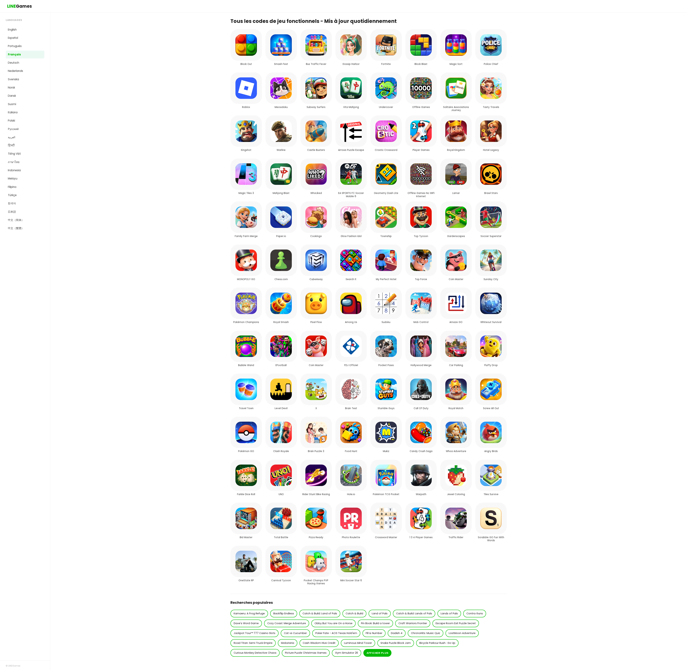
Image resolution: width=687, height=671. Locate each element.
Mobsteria (287, 643)
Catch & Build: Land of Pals (320, 613)
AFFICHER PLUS (377, 653)
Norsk (11, 87)
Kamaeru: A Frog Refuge (249, 613)
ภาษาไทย (14, 162)
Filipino (12, 187)
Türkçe (12, 195)
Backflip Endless (283, 613)
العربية (11, 137)
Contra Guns (474, 613)
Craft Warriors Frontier (412, 623)
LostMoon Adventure (462, 633)
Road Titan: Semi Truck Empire (253, 643)
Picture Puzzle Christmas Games (306, 653)
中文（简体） (16, 220)
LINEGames (14, 665)
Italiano (13, 112)
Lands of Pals (449, 613)
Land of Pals (380, 613)
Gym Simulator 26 (346, 653)
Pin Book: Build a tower (375, 623)
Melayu (12, 178)
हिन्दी (11, 145)
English (12, 29)
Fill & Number (374, 633)
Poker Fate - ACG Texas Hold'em (336, 633)
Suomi (12, 104)
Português (15, 46)
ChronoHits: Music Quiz (425, 633)
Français (14, 54)
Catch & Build (354, 613)
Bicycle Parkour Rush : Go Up (437, 643)
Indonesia (14, 170)
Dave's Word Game (246, 623)
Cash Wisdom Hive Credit (319, 643)
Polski (11, 120)
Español (13, 38)
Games (19, 6)
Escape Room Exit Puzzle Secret (456, 623)
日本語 (12, 212)
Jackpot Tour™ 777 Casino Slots (254, 633)
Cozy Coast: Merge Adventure (286, 623)
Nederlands (15, 71)
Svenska (13, 79)
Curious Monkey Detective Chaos (255, 653)
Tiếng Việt (14, 154)
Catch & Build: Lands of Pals (414, 613)
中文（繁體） (16, 228)
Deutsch (13, 63)
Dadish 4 (396, 633)
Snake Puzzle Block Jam (396, 643)
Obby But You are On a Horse (333, 623)
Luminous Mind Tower (358, 643)
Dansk (12, 96)
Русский (13, 129)
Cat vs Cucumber (295, 633)
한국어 (12, 203)
